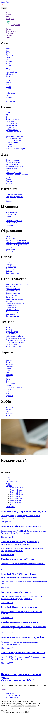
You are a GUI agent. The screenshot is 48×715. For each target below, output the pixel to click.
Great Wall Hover (16, 488)
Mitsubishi (9, 74)
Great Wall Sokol (16, 500)
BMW (8, 53)
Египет (8, 370)
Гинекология (11, 214)
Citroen (8, 57)
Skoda (8, 85)
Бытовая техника (12, 160)
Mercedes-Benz (11, 72)
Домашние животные (14, 166)
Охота (8, 411)
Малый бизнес (11, 125)
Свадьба (9, 181)
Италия (8, 377)
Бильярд (9, 265)
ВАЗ (7, 99)
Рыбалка (9, 416)
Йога (8, 219)
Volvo (8, 95)
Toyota (8, 91)
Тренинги (9, 251)
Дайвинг (9, 271)
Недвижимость (12, 130)
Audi (7, 51)
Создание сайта (12, 199)
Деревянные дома (13, 291)
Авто (8, 49)
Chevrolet (9, 55)
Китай (8, 381)
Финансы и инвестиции (15, 149)
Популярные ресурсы (14, 197)
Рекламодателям (12, 698)
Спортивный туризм (14, 387)
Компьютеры (11, 334)
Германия (9, 366)
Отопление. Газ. (12, 305)
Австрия (9, 360)
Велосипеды (10, 269)
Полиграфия (10, 134)
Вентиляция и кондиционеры (17, 284)
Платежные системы (14, 132)
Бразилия (9, 364)
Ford (7, 59)
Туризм (8, 358)
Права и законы (12, 142)
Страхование (11, 146)
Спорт (8, 262)
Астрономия (10, 238)
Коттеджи (9, 297)
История (9, 479)
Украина (9, 394)
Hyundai (9, 66)
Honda (8, 64)
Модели (9, 486)
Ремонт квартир (12, 312)
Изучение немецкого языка (16, 245)
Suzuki (8, 89)
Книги (8, 505)
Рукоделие (10, 413)
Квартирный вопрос (14, 168)
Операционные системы (15, 338)
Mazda (8, 70)
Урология (9, 225)
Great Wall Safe (16, 492)
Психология (10, 249)
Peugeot (9, 80)
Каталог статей (12, 481)
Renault (8, 82)
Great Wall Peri (16, 503)
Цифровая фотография (15, 342)
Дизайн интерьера (13, 293)
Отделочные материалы (15, 303)
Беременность (11, 212)
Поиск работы (11, 247)
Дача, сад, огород (12, 164)
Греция (8, 368)
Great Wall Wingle (17, 498)
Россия (8, 385)
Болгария (9, 362)
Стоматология (11, 223)
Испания (9, 375)
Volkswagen (10, 93)
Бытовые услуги (12, 119)
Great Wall (5, 2)
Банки (8, 117)
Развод (8, 179)
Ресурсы (9, 484)
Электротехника (12, 316)
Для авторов (10, 693)
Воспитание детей (13, 162)
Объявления (10, 507)
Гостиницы (10, 121)
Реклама (9, 144)
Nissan (8, 76)
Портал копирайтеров (14, 138)
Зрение (8, 216)
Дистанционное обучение (16, 241)
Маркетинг (10, 128)
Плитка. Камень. (12, 310)
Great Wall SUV (16, 496)
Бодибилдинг (11, 267)
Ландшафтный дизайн (14, 299)
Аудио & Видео (12, 332)
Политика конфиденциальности (23, 706)
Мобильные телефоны (14, 336)
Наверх (4, 689)
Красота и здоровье (13, 173)
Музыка (9, 409)
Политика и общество (14, 136)
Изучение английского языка (17, 243)
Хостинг (9, 201)
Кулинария (10, 407)
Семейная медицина (14, 221)
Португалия (10, 383)
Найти (4, 8)
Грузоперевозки (12, 123)
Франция (9, 396)
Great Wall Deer (16, 490)
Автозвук (9, 97)
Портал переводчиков (14, 140)
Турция (8, 391)
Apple (8, 327)
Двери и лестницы (13, 289)
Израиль (9, 373)
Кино (8, 171)
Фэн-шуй (9, 183)
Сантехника (10, 314)
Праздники (10, 177)
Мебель (9, 301)
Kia (7, 68)
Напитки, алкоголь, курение (17, 175)
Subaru (8, 87)
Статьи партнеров (13, 695)
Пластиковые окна (13, 308)
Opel (7, 78)
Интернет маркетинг (14, 195)
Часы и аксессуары (13, 346)
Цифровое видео (12, 344)
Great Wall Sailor (16, 494)
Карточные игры (12, 273)
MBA (8, 236)
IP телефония (11, 330)
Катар (8, 379)
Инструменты (11, 295)
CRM (8, 113)
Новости (9, 477)
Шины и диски (12, 101)
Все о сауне (10, 287)
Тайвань (9, 389)
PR (7, 115)
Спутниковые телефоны (15, 340)
